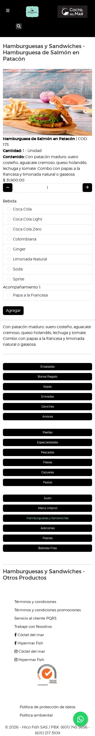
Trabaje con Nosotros (33, 626)
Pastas (47, 482)
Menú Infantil (47, 508)
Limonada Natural (30, 259)
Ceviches (47, 406)
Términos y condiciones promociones (47, 610)
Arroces (47, 416)
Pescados (47, 452)
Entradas (47, 396)
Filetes (47, 462)
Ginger (19, 249)
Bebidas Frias (47, 548)
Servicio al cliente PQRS (35, 618)
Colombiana (24, 239)
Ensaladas (47, 366)
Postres (48, 538)
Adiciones (48, 528)
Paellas (47, 432)
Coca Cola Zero (27, 229)
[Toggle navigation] (8, 11)
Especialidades (47, 442)
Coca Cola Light (27, 219)
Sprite (18, 279)
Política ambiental (36, 715)
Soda (18, 269)
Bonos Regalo (47, 376)
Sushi (47, 498)
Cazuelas (47, 472)
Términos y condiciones (35, 602)
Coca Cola (22, 209)
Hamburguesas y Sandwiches (47, 518)
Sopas (47, 386)
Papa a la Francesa (30, 295)
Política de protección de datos (47, 707)
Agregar (13, 310)
